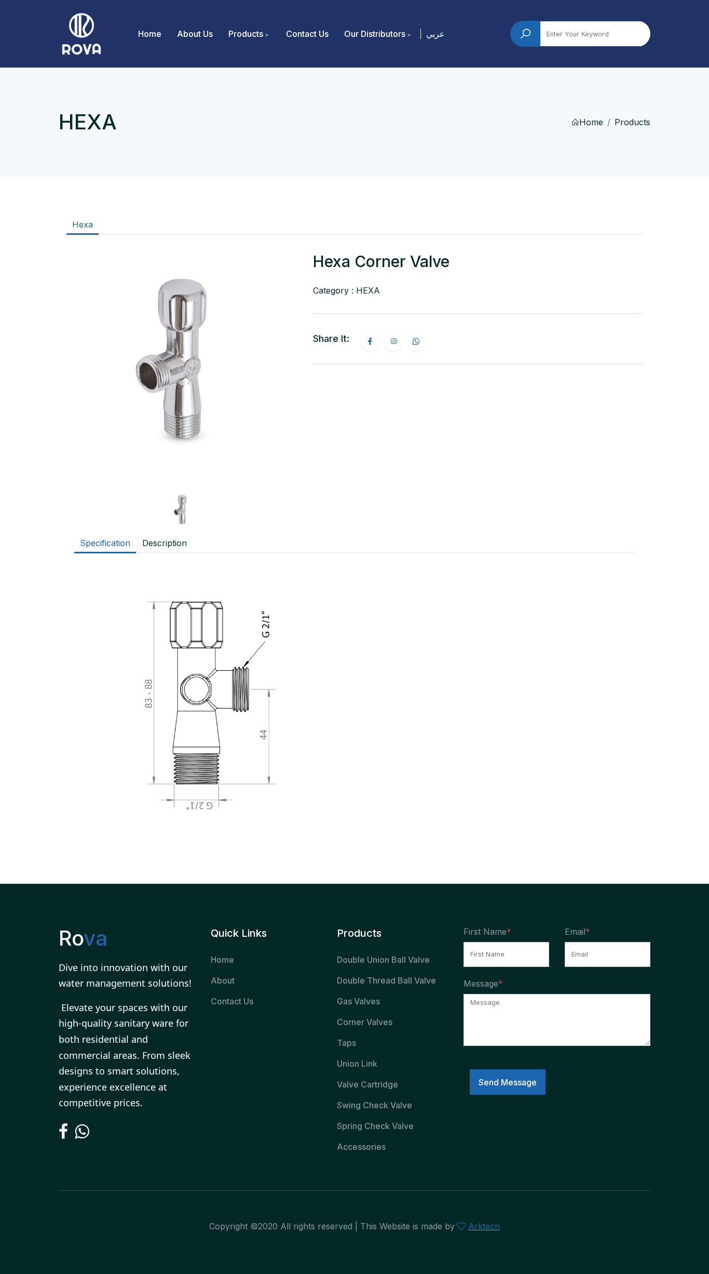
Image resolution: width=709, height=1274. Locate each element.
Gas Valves (358, 1001)
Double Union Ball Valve (383, 959)
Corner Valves (364, 1022)
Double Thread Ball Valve (386, 980)
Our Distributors (374, 34)
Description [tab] (164, 543)
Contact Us (307, 34)
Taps (346, 1043)
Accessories (361, 1147)
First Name (485, 931)
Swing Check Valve (374, 1105)
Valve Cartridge (367, 1084)
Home (149, 34)
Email (575, 931)
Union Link (357, 1063)
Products (245, 34)
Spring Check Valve (375, 1126)
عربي (435, 34)
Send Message (508, 1082)
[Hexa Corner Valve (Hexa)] (181, 369)
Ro (83, 938)
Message (480, 983)
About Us (195, 34)
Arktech (484, 1226)
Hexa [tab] (82, 224)
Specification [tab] (105, 543)
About (223, 980)
